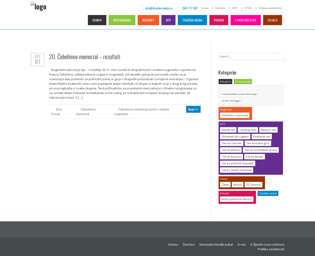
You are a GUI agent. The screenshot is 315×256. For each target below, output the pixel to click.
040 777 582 (190, 8)
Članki (225, 184)
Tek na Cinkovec (232, 143)
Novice (237, 184)
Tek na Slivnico (231, 150)
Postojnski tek (261, 136)
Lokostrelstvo (245, 20)
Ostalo (272, 20)
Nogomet (148, 20)
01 (37, 62)
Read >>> (193, 109)
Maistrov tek (268, 129)
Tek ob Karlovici (231, 156)
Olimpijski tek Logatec (235, 136)
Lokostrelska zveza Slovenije (239, 94)
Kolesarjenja (122, 20)
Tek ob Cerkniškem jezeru (260, 150)
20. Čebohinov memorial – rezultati (84, 56)
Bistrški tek (228, 129)
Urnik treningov (231, 100)
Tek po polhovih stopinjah (238, 163)
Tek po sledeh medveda (237, 170)
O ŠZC (248, 8)
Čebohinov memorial (133, 109)
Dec (38, 56)
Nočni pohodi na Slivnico (237, 199)
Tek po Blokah (254, 156)
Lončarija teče (247, 129)
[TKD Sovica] (50, 22)
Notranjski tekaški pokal (216, 244)
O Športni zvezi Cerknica (267, 244)
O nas (204, 8)
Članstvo (220, 8)
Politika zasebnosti (270, 8)
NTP (235, 8)
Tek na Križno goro (258, 143)
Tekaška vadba (192, 20)
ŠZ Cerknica (253, 184)
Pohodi (219, 20)
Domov (97, 20)
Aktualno (225, 81)
